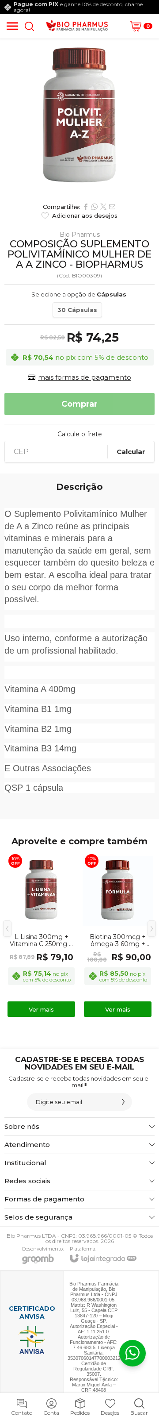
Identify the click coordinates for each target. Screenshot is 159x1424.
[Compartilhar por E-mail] (112, 207)
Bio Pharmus (80, 234)
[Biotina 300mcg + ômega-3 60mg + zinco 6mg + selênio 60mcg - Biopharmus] (117, 935)
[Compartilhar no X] (103, 207)
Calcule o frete (79, 434)
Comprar (79, 404)
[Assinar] (123, 1102)
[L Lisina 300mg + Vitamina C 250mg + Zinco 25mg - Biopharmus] (41, 935)
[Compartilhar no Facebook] (86, 207)
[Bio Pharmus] (77, 26)
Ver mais (41, 1009)
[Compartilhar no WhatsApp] (94, 207)
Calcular (131, 451)
